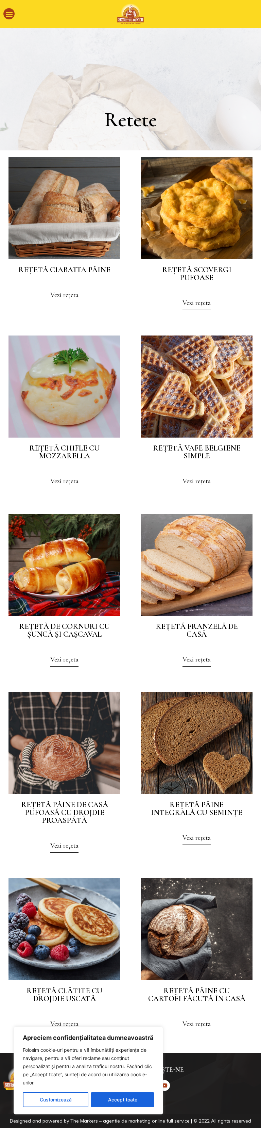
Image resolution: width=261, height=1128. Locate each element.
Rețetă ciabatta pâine (64, 270)
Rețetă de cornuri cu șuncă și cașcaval (64, 630)
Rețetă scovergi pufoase (196, 273)
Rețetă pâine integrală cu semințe (196, 808)
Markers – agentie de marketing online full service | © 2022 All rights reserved (165, 1121)
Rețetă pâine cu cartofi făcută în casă (196, 994)
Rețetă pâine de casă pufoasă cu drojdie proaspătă (64, 812)
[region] (88, 1070)
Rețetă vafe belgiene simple (197, 452)
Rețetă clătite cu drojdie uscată (64, 994)
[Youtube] (164, 1085)
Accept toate (122, 1099)
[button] (9, 13)
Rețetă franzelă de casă (197, 630)
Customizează (56, 1099)
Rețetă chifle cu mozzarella (64, 452)
